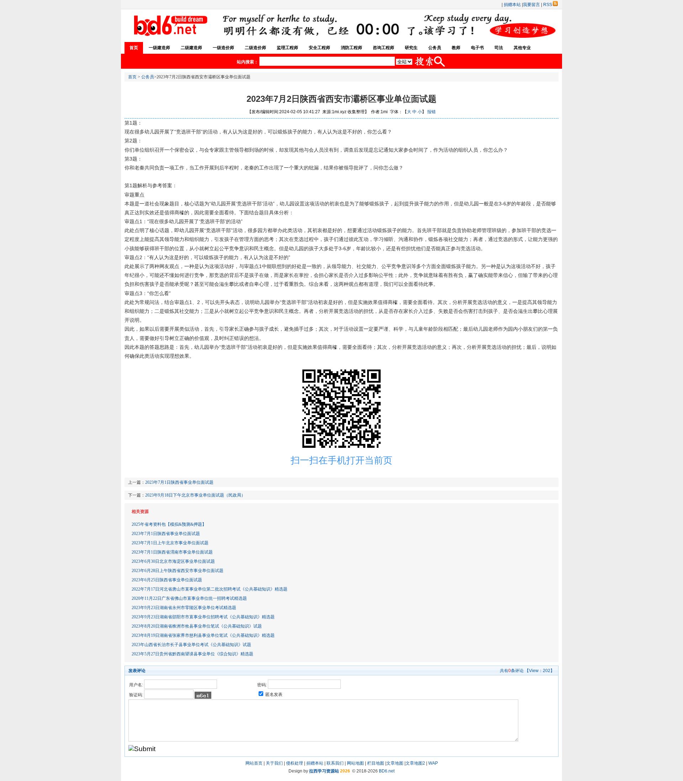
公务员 (434, 47)
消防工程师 (351, 47)
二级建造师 (191, 47)
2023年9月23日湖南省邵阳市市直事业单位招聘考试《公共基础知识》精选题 (203, 616)
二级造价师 (255, 47)
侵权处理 (294, 763)
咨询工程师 (383, 47)
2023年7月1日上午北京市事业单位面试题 (170, 542)
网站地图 (355, 763)
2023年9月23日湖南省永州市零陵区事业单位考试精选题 (184, 607)
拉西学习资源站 (324, 771)
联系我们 (335, 763)
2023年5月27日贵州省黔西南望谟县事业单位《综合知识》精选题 (192, 653)
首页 (133, 47)
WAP (433, 763)
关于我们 (274, 763)
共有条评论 (512, 670)
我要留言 (531, 4)
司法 (498, 47)
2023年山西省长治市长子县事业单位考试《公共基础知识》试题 (191, 644)
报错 (431, 111)
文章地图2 (415, 763)
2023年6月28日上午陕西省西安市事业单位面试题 (177, 570)
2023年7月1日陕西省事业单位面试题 (179, 482)
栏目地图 (375, 763)
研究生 (411, 47)
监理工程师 (287, 47)
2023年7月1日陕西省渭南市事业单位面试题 (172, 552)
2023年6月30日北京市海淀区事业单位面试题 (173, 561)
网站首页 (254, 763)
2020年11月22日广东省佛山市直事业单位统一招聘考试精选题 (189, 598)
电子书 (477, 47)
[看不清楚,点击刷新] (203, 695)
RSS (547, 4)
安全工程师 (319, 47)
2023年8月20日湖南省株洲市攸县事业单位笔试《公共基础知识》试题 (197, 626)
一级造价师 (223, 47)
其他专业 (522, 47)
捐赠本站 (512, 4)
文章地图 (394, 763)
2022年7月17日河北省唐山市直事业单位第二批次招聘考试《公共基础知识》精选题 (209, 589)
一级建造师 (159, 47)
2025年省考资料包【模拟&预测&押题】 (169, 524)
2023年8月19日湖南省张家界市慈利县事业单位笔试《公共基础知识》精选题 (203, 635)
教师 (456, 47)
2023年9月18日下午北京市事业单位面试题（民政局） (195, 495)
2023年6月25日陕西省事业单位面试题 (167, 579)
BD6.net (387, 771)
